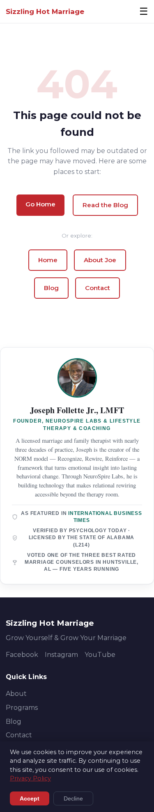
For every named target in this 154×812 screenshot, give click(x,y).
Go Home (40, 204)
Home (47, 260)
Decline (73, 798)
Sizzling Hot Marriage (45, 11)
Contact (97, 288)
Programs (22, 707)
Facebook (22, 655)
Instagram (61, 655)
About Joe (100, 260)
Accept (29, 798)
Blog (51, 288)
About (16, 694)
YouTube (100, 655)
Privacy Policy (30, 778)
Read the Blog (105, 205)
